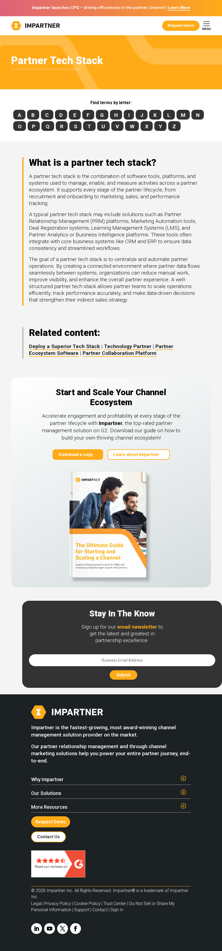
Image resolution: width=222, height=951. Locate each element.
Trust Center (114, 903)
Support (81, 909)
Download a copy (75, 454)
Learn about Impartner (136, 454)
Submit (123, 675)
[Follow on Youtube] (49, 928)
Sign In (116, 909)
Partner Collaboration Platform (119, 353)
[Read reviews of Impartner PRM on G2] (58, 876)
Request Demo (181, 25)
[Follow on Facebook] (75, 928)
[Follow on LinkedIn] (36, 928)
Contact (99, 909)
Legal (36, 903)
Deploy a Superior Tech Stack (64, 346)
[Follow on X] (62, 928)
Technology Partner (127, 346)
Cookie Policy (87, 903)
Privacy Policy (57, 903)
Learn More (179, 7)
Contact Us (48, 836)
